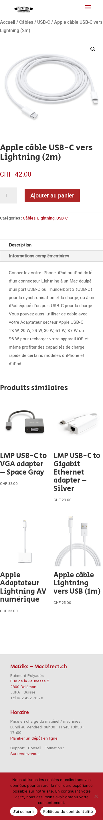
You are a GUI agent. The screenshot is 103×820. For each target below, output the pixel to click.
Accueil (7, 22)
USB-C (43, 22)
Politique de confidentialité (68, 811)
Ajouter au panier (52, 195)
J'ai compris (24, 811)
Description (20, 245)
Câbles (26, 22)
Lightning (46, 218)
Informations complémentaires (39, 256)
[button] (93, 49)
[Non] (96, 796)
